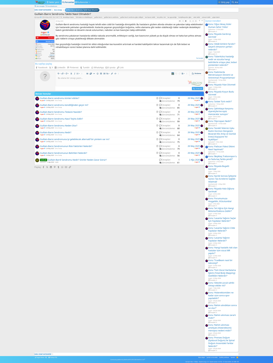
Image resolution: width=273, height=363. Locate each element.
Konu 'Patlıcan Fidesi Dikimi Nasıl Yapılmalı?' (221, 148)
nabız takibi (196, 17)
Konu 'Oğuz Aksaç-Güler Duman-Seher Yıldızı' (219, 25)
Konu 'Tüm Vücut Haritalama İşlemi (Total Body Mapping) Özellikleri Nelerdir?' (222, 273)
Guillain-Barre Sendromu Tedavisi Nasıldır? (61, 111)
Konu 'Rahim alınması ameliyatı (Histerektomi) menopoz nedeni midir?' (220, 328)
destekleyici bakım (68, 17)
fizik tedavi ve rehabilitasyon (84, 17)
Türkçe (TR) (53, 357)
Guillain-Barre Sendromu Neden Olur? (58, 125)
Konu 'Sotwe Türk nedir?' (220, 101)
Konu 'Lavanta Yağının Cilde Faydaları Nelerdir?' (221, 229)
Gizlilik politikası (224, 357)
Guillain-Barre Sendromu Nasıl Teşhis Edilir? (61, 118)
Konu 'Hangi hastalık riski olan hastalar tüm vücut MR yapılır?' (222, 250)
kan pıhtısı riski (161, 17)
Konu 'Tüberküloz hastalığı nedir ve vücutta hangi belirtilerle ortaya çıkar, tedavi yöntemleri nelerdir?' (222, 60)
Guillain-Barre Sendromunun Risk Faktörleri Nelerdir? (66, 146)
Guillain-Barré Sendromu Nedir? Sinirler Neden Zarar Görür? (77, 159)
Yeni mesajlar (40, 6)
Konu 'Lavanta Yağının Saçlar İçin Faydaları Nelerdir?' (222, 219)
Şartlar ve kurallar (212, 357)
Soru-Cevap (58, 100)
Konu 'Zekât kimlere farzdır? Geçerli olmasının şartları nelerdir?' (221, 47)
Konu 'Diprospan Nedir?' (220, 121)
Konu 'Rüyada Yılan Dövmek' (222, 84)
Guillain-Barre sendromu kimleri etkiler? (59, 98)
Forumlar (69, 2)
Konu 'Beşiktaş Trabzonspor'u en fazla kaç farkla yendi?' (222, 158)
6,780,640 (51, 57)
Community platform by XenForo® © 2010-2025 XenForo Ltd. (127, 359)
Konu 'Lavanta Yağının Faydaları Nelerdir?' (219, 239)
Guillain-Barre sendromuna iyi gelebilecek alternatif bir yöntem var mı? (75, 139)
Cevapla (200, 58)
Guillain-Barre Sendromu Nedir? (55, 132)
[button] (60, 2)
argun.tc (52, 55)
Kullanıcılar (83, 2)
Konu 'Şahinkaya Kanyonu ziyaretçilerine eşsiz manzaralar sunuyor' (220, 111)
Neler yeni (54, 2)
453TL (52, 58)
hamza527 (43, 162)
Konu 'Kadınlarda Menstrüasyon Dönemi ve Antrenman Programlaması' (221, 75)
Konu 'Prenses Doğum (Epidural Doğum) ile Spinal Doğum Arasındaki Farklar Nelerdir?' (221, 342)
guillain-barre (98, 17)
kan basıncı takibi (150, 17)
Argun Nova (40, 357)
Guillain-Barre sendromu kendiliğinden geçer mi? (64, 105)
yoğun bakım (216, 17)
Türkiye (52, 53)
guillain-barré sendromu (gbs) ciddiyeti (131, 17)
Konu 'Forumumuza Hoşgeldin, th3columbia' (220, 200)
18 (183, 21)
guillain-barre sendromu (111, 17)
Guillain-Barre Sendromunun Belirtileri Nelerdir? (63, 153)
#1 (202, 21)
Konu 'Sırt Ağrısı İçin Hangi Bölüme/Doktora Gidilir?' (221, 210)
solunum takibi (206, 17)
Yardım (233, 357)
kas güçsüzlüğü (172, 17)
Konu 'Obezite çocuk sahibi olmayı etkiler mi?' (221, 284)
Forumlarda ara (52, 6)
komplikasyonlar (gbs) (184, 17)
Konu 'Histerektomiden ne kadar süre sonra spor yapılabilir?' (221, 295)
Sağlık (56, 162)
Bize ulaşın (201, 357)
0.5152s (220, 361)
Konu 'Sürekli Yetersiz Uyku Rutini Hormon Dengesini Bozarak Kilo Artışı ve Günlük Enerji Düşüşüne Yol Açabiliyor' (222, 134)
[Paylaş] (199, 21)
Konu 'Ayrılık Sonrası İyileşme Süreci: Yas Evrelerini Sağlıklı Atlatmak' (222, 179)
